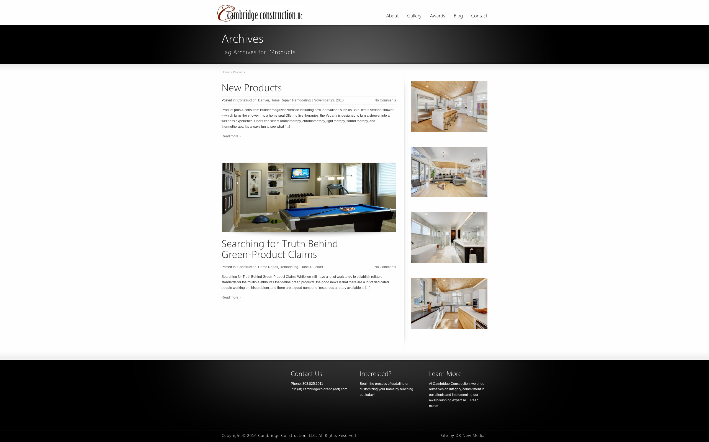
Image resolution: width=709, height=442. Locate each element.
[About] (392, 16)
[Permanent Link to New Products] (252, 87)
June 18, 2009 (312, 267)
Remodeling (301, 100)
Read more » (231, 136)
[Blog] (458, 16)
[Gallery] (414, 16)
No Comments (385, 100)
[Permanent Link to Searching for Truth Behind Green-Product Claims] (281, 249)
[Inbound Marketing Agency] (470, 435)
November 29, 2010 (329, 100)
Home (226, 72)
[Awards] (437, 16)
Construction (246, 100)
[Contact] (479, 16)
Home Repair (281, 100)
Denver (263, 100)
